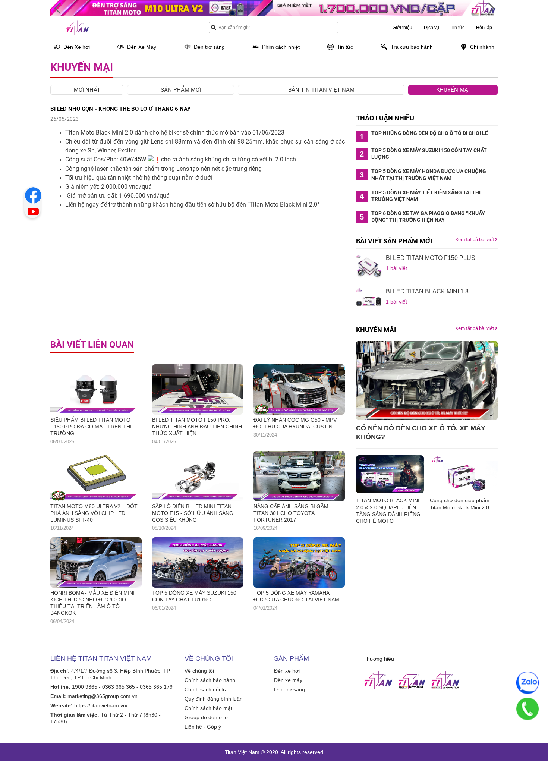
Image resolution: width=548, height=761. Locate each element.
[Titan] (378, 680)
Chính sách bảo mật (208, 708)
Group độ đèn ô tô (206, 717)
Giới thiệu (402, 27)
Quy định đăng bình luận (214, 699)
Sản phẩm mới (181, 90)
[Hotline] (527, 709)
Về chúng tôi (199, 671)
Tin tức (457, 27)
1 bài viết (396, 268)
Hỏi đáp (484, 27)
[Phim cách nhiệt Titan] (445, 680)
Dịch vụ (431, 27)
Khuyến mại (453, 90)
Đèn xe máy (288, 680)
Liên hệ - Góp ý (203, 727)
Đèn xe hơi (287, 671)
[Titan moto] (412, 680)
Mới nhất (87, 90)
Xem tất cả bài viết (475, 239)
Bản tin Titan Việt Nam (321, 90)
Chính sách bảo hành (210, 680)
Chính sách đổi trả (206, 689)
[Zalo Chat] (527, 683)
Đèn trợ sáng (289, 689)
